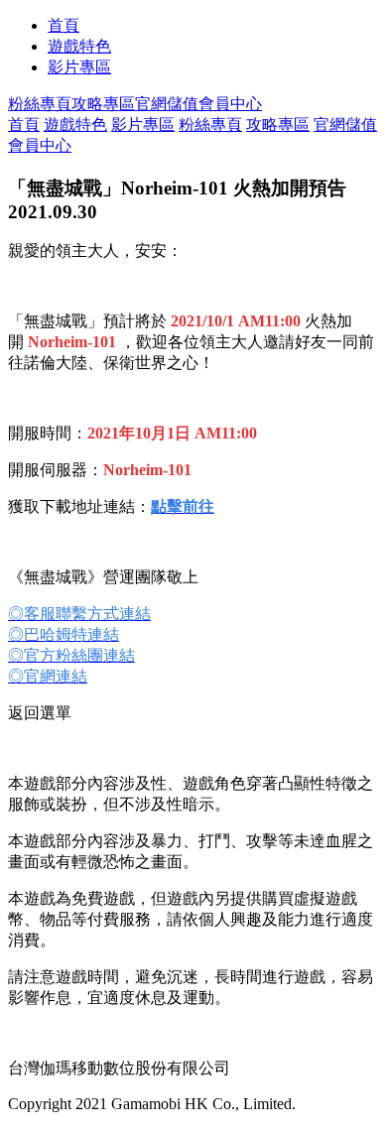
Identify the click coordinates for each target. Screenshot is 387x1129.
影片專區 (79, 67)
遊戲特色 (79, 46)
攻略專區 (103, 103)
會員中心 (230, 103)
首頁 (63, 25)
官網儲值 (166, 103)
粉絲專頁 (39, 103)
